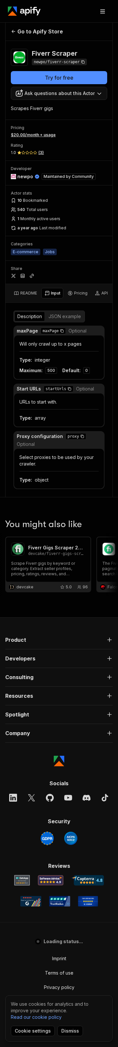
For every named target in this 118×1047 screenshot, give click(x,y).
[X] (31, 797)
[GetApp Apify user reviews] (22, 880)
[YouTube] (68, 797)
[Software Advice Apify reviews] (51, 880)
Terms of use (59, 973)
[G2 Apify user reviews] (30, 901)
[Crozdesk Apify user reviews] (88, 901)
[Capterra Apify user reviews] (87, 880)
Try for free (59, 77)
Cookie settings (33, 1031)
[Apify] (24, 11)
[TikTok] (105, 797)
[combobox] (59, 93)
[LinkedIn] (13, 797)
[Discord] (86, 797)
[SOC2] (71, 838)
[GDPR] (47, 838)
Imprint (59, 958)
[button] (62, 331)
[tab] (25, 293)
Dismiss (70, 1031)
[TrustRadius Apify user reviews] (59, 901)
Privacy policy (59, 987)
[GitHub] (50, 797)
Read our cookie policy (36, 1017)
